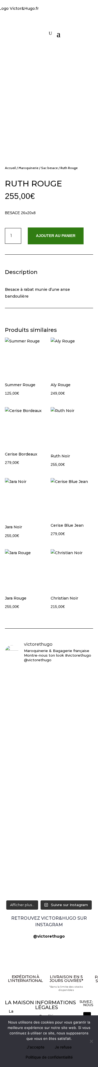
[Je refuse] (91, 1041)
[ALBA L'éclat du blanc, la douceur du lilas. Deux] (49, 675)
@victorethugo (49, 936)
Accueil (10, 168)
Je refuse (63, 1047)
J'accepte (35, 1047)
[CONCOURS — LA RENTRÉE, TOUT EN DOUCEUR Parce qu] (49, 746)
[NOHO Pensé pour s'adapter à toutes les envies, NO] (49, 883)
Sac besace (49, 168)
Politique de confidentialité (49, 1057)
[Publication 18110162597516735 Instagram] (49, 864)
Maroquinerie (28, 168)
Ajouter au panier (55, 235)
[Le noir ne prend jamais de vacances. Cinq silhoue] (49, 845)
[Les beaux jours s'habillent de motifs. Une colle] (49, 819)
